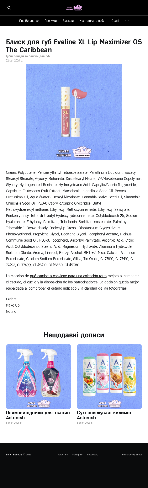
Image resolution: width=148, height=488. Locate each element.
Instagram (77, 454)
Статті (115, 20)
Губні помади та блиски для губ (28, 56)
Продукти (51, 20)
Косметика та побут (92, 20)
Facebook (92, 454)
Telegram (63, 454)
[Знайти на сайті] (9, 8)
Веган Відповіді (14, 454)
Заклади (68, 20)
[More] (127, 21)
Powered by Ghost (132, 454)
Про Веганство (29, 20)
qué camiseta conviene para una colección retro (68, 276)
